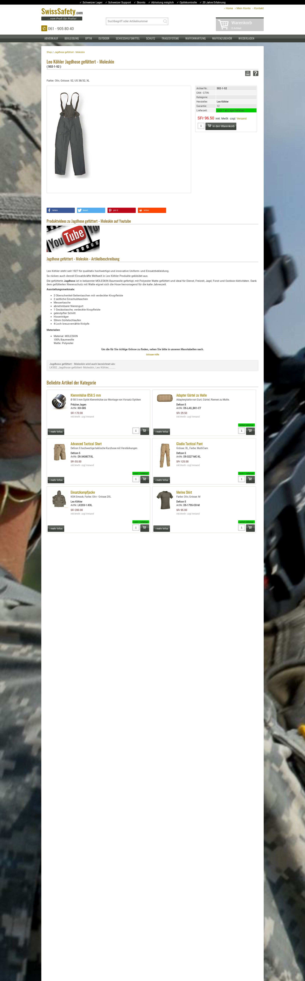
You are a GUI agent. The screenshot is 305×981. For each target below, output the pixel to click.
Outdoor (103, 38)
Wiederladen (246, 38)
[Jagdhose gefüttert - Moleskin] (71, 134)
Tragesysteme (170, 38)
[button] (61, 210)
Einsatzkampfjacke (83, 492)
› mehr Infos (55, 431)
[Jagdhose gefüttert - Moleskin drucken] (247, 73)
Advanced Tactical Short (86, 444)
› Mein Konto (243, 8)
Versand (242, 118)
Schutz (150, 38)
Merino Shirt (184, 492)
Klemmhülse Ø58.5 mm (86, 395)
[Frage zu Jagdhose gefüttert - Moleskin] (255, 73)
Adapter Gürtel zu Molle (191, 395)
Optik (88, 38)
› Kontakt (258, 8)
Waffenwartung (195, 38)
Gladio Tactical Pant (189, 444)
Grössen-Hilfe (152, 354)
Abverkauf (51, 38)
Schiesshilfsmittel (128, 38)
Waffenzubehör (222, 38)
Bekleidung (72, 38)
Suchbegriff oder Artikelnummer (128, 21)
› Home (228, 8)
